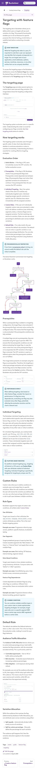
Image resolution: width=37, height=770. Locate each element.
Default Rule (9, 225)
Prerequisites (10, 171)
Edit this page (9, 751)
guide (15, 744)
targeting (6, 747)
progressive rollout (19, 247)
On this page (8, 15)
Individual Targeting (12, 189)
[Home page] (4, 10)
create (9, 744)
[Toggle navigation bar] (2, 3)
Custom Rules (10, 205)
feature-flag (22, 744)
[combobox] (29, 3)
